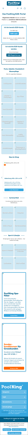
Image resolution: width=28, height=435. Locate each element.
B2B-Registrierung (14, 55)
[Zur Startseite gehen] (14, 3)
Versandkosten (5, 412)
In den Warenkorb (14, 190)
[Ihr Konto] (21, 8)
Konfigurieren (6, 429)
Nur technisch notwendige (18, 429)
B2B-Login (14, 33)
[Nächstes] (26, 177)
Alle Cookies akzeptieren (14, 433)
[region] (14, 177)
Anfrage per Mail (14, 368)
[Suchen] (17, 8)
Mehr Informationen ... (14, 426)
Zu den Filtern (14, 315)
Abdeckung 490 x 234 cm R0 (13, 178)
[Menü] (3, 8)
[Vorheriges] (2, 177)
